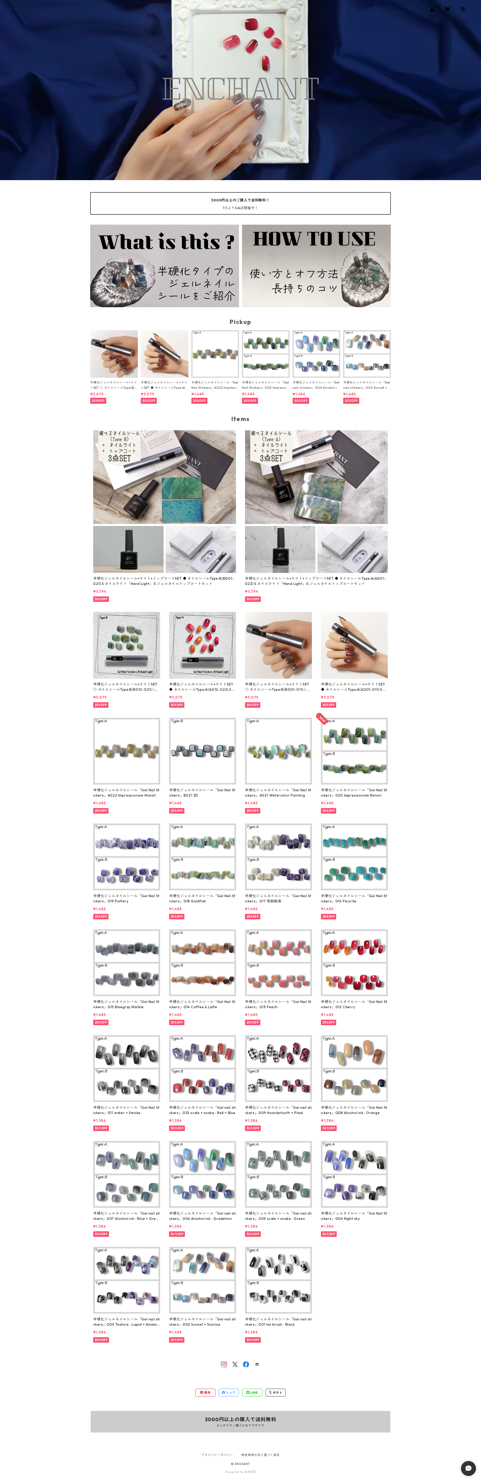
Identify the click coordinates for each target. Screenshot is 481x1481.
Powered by (235, 1472)
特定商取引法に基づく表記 (260, 1455)
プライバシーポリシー (217, 1455)
